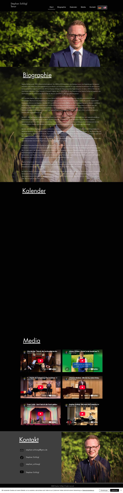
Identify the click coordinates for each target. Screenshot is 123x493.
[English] (104, 7)
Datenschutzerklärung (88, 490)
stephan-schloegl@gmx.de (36, 450)
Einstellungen (104, 490)
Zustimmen (115, 490)
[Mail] (21, 450)
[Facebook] (22, 457)
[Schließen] (121, 490)
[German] (99, 7)
